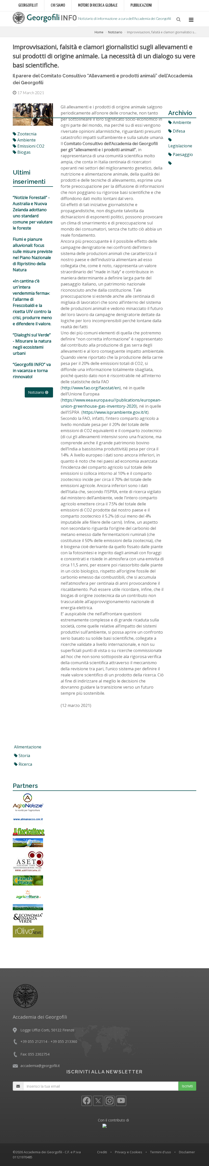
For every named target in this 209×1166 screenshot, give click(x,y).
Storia (24, 755)
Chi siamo (58, 5)
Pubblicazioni (141, 5)
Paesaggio (182, 154)
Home (99, 32)
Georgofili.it (28, 5)
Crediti (102, 1152)
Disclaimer (187, 1152)
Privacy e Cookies (128, 1152)
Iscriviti (187, 1086)
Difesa (178, 131)
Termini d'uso (160, 1152)
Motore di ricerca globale (97, 5)
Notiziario (115, 32)
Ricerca (25, 764)
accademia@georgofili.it (40, 1065)
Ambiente (181, 122)
